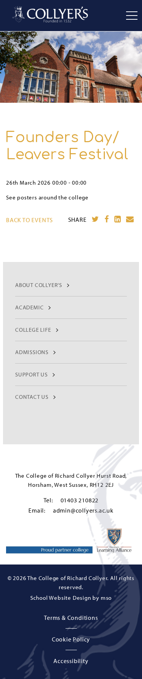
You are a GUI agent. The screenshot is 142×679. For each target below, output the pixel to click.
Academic (29, 307)
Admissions (31, 352)
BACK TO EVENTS (29, 220)
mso (106, 597)
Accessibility (70, 661)
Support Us (31, 374)
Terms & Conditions (71, 617)
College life (33, 329)
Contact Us (31, 396)
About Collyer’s (38, 285)
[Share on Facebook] (107, 219)
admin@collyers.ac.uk (83, 510)
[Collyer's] (50, 14)
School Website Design (60, 597)
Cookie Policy (71, 639)
